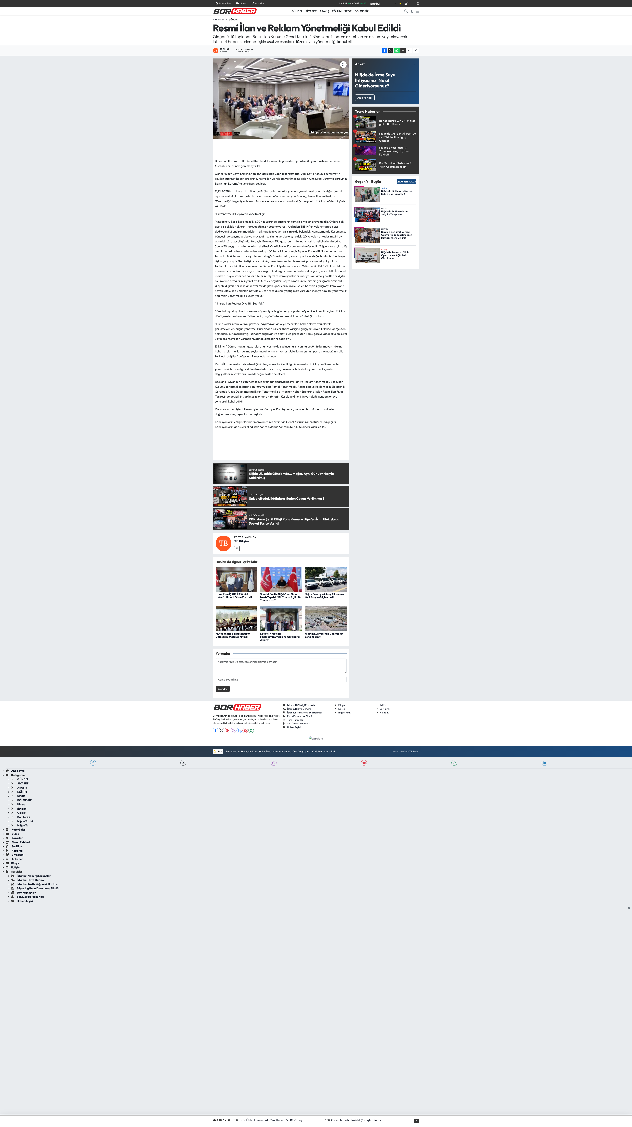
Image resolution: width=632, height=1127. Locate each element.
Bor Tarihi (385, 708)
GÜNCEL (297, 11)
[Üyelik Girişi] (416, 3)
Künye (341, 705)
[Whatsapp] (251, 730)
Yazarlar (259, 3)
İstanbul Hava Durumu (299, 708)
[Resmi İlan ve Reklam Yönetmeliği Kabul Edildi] (281, 98)
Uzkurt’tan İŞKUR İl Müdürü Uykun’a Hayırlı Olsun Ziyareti (234, 595)
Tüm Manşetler (295, 719)
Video (243, 3)
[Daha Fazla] (403, 50)
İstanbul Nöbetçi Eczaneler (301, 705)
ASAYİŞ (324, 11)
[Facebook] (215, 730)
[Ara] (406, 11)
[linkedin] (544, 763)
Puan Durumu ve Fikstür (300, 716)
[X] (221, 730)
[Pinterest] (227, 730)
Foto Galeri (225, 3)
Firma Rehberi (20, 842)
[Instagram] (233, 730)
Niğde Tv (384, 712)
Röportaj (17, 850)
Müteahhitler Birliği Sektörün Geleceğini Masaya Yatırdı (233, 635)
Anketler (17, 859)
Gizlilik (341, 708)
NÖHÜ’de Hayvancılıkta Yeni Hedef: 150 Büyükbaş (271, 1120)
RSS (219, 751)
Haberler (218, 19)
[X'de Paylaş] (390, 50)
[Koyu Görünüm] (412, 11)
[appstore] (316, 738)
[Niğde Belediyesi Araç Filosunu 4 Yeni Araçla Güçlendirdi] (326, 579)
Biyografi (17, 854)
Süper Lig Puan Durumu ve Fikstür (38, 888)
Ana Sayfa (18, 770)
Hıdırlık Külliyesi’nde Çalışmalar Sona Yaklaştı (324, 635)
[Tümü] (414, 64)
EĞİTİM (337, 11)
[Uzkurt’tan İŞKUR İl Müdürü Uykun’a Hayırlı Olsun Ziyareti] (236, 579)
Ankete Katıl (364, 97)
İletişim (383, 705)
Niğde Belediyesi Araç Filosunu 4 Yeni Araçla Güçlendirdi (324, 595)
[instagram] (273, 763)
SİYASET (311, 11)
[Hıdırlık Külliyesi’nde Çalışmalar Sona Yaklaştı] (326, 618)
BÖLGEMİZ (362, 11)
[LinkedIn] (239, 730)
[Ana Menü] (417, 11)
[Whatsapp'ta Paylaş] (397, 50)
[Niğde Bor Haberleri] (235, 11)
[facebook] (93, 763)
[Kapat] (630, 908)
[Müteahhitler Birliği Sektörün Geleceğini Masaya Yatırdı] (236, 618)
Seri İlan (16, 846)
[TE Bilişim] (223, 543)
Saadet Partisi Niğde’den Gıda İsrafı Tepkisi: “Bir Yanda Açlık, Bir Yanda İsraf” (281, 597)
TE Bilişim (241, 541)
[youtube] (364, 763)
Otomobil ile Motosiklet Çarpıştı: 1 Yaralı (356, 1120)
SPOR (348, 11)
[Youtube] (245, 730)
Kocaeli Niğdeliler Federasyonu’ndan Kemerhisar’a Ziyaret (280, 636)
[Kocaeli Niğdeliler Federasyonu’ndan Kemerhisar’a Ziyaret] (281, 618)
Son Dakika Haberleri (298, 723)
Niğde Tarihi (344, 712)
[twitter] (183, 763)
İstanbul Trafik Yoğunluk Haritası (304, 712)
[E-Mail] (237, 548)
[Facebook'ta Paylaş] (384, 50)
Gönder (222, 689)
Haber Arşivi (294, 727)
